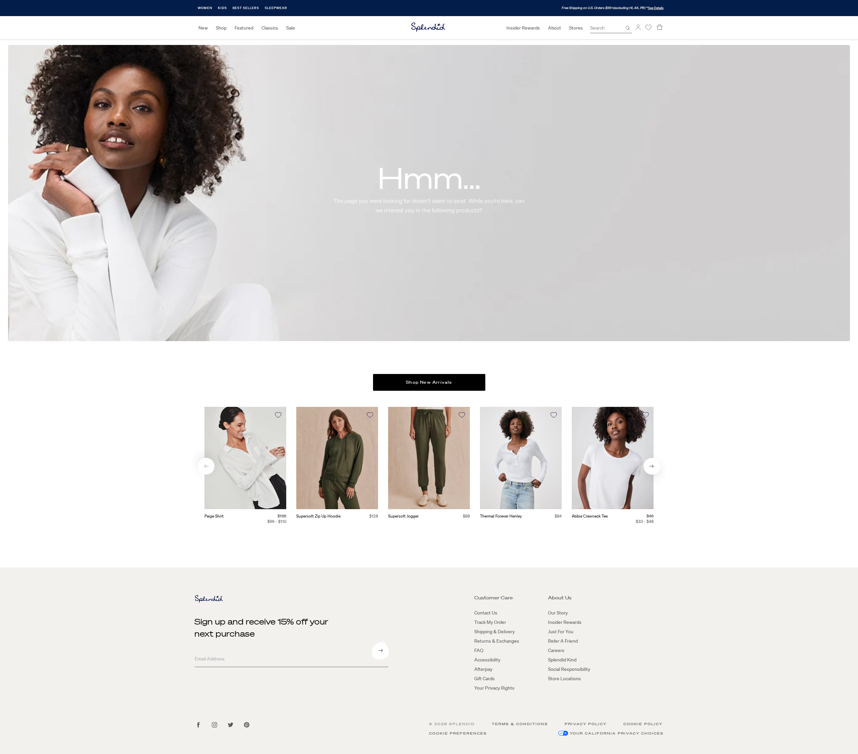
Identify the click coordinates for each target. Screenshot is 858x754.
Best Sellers (246, 7)
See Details (656, 7)
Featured (244, 28)
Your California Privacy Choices (617, 733)
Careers (556, 650)
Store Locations (564, 679)
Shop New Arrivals (429, 382)
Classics (269, 28)
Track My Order (490, 622)
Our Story (558, 613)
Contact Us (485, 613)
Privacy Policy (586, 723)
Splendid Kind (562, 660)
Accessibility (487, 660)
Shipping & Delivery (494, 632)
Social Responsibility (569, 669)
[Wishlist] (648, 27)
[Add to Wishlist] (278, 415)
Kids (222, 7)
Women (205, 7)
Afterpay (483, 669)
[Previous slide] (206, 466)
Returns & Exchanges (496, 641)
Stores (576, 28)
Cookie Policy (643, 723)
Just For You (560, 632)
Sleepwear (276, 7)
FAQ (478, 650)
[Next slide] (652, 466)
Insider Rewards (523, 28)
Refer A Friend (563, 641)
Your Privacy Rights (494, 688)
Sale (290, 28)
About (554, 28)
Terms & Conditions (520, 723)
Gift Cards (484, 679)
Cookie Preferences (458, 733)
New (203, 28)
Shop (221, 28)
